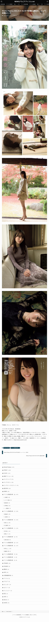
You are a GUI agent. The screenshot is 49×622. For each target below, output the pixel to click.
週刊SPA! (7, 488)
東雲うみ (7, 522)
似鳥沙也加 (7, 539)
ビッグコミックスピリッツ (11, 485)
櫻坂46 (6, 569)
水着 (6, 596)
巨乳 (6, 593)
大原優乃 (7, 497)
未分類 (6, 602)
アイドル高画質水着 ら (10, 557)
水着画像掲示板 (8, 575)
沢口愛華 (7, 525)
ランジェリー (8, 590)
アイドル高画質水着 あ (11, 494)
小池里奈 (7, 516)
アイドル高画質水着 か (11, 511)
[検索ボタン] (1, 1)
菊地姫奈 (7, 514)
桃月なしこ (7, 548)
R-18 (35, 614)
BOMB (6, 491)
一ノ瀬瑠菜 (7, 508)
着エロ (31, 614)
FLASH (7, 473)
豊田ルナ (7, 533)
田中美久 (7, 531)
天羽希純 (7, 505)
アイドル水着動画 (25, 614)
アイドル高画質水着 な (10, 536)
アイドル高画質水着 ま (14, 15)
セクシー (7, 587)
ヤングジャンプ (8, 479)
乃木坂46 (7, 563)
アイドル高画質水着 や (10, 554)
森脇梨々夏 (7, 551)
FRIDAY (7, 470)
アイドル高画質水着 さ (11, 519)
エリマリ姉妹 (8, 500)
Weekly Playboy (6, 15)
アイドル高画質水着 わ (10, 560)
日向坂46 (7, 566)
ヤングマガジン (8, 482)
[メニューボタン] (47, 1)
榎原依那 (7, 502)
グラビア (7, 581)
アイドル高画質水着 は (11, 542)
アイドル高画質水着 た (11, 528)
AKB (6, 572)
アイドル (7, 578)
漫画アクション (8, 476)
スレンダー (7, 584)
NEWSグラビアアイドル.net (24, 1)
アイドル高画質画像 (17, 614)
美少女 (6, 599)
